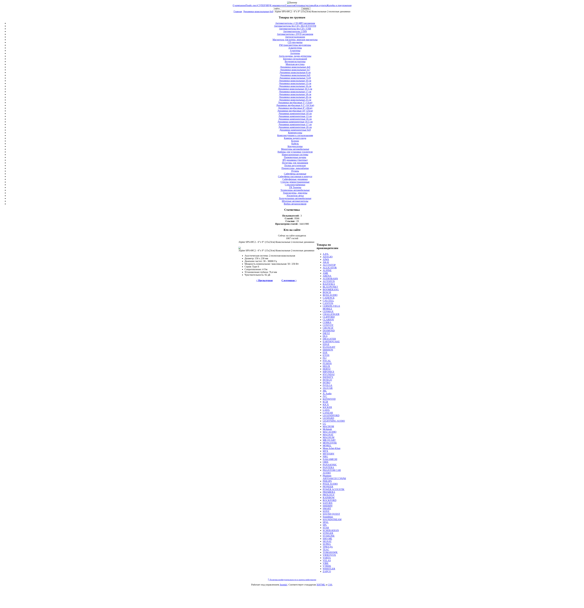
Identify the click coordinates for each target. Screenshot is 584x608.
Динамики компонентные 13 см (295, 116)
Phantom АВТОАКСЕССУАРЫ (334, 477)
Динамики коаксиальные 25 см (295, 100)
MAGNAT (328, 434)
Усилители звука (295, 195)
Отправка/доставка (305, 5)
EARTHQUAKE (331, 341)
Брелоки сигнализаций (295, 58)
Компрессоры (295, 132)
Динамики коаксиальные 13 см (295, 83)
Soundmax (328, 516)
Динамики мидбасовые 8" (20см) (295, 108)
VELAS (327, 560)
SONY (326, 511)
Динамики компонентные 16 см (295, 119)
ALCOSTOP (329, 265)
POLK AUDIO (330, 484)
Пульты (295, 171)
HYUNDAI (328, 374)
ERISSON (328, 349)
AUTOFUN (329, 281)
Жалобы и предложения (339, 5)
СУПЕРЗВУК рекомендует (271, 5)
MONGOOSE (330, 443)
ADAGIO (328, 256)
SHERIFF (328, 505)
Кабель (295, 143)
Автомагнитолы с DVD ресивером (295, 34)
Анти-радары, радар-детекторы (295, 56)
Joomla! (283, 584)
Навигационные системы (295, 154)
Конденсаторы (295, 146)
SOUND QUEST (331, 514)
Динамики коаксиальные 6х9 (258, 11)
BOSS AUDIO (330, 295)
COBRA (327, 322)
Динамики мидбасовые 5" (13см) (295, 102)
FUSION (327, 363)
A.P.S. (326, 254)
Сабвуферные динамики (295, 179)
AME (325, 273)
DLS (325, 336)
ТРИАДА (328, 547)
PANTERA (328, 467)
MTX (325, 451)
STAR (326, 527)
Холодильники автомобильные (295, 198)
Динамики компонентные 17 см (295, 124)
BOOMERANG (331, 289)
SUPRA (327, 544)
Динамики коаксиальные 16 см (295, 86)
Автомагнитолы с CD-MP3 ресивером (295, 23)
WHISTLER (329, 568)
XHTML (320, 584)
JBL (325, 391)
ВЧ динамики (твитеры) (295, 160)
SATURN (327, 503)
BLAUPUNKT (330, 287)
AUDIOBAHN (330, 278)
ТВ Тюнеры (295, 187)
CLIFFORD (329, 317)
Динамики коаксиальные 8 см (295, 72)
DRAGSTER (329, 339)
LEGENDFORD (331, 415)
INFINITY (328, 377)
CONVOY (328, 325)
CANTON (328, 303)
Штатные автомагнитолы (295, 201)
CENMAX (328, 311)
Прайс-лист (251, 5)
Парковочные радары (295, 157)
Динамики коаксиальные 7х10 (295, 78)
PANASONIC (330, 464)
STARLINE (329, 536)
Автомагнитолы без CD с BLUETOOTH (295, 26)
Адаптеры (295, 50)
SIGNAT (327, 541)
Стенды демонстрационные (295, 182)
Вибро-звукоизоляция (295, 204)
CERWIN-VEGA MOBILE (331, 307)
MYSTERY (328, 453)
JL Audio (327, 393)
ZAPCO (327, 571)
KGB (325, 401)
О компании (239, 5)
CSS (330, 584)
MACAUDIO (329, 432)
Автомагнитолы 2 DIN (295, 31)
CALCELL (328, 300)
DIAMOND (329, 330)
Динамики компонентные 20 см (295, 127)
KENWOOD (329, 399)
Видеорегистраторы (295, 61)
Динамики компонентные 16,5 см (295, 121)
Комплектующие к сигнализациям (295, 135)
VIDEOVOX (329, 555)
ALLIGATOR (330, 267)
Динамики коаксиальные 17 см (295, 91)
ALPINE (327, 270)
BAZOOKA (329, 284)
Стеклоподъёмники (295, 184)
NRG (325, 456)
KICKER (327, 407)
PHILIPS (327, 481)
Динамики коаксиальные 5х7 (295, 69)
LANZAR (328, 412)
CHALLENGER (331, 314)
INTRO (326, 382)
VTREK (327, 566)
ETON (326, 355)
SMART (327, 508)
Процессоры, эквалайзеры (295, 168)
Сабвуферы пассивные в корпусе (295, 176)
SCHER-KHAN (331, 530)
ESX (325, 352)
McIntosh (327, 429)
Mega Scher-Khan (331, 448)
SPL (325, 525)
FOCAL (327, 360)
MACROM (328, 426)
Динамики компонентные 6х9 (295, 130)
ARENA (327, 276)
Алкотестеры (295, 48)
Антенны (295, 53)
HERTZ (327, 369)
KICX (326, 404)
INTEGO (327, 380)
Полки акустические (295, 165)
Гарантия (290, 5)
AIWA (326, 259)
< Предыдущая (264, 280)
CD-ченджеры (295, 42)
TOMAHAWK (330, 552)
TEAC (326, 549)
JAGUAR (328, 388)
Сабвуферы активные (295, 173)
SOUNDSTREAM (332, 519)
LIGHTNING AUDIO (334, 421)
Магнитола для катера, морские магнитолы (295, 39)
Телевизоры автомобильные (295, 190)
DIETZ (326, 333)
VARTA (327, 557)
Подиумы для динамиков (295, 162)
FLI (324, 358)
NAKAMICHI (330, 459)
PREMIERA (329, 492)
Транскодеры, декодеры (295, 193)
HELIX (326, 366)
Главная (238, 11)
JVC (325, 396)
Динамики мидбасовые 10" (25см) (295, 110)
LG (324, 423)
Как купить (321, 5)
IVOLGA (327, 385)
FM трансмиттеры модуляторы (295, 45)
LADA (326, 410)
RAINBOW (329, 497)
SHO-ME (327, 538)
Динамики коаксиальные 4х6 (295, 67)
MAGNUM (328, 437)
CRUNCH (328, 328)
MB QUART (329, 440)
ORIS (325, 462)
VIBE (325, 563)
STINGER (328, 533)
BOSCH (327, 292)
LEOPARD (328, 418)
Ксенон (295, 141)
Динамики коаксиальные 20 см (295, 97)
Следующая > (289, 280)
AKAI (326, 262)
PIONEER (328, 486)
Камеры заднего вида (295, 138)
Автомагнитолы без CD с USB (295, 28)
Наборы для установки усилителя (295, 152)
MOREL (327, 445)
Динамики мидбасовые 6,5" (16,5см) (295, 105)
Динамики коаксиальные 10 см (295, 80)
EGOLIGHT (329, 347)
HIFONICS (328, 371)
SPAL (326, 522)
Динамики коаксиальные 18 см (295, 94)
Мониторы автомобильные (295, 149)
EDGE (326, 344)
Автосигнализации (295, 37)
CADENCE (329, 297)
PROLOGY (329, 495)
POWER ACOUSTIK (333, 489)
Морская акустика (295, 64)
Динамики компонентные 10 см (295, 113)
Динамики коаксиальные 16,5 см (295, 89)
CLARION (328, 319)
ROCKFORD (329, 500)
